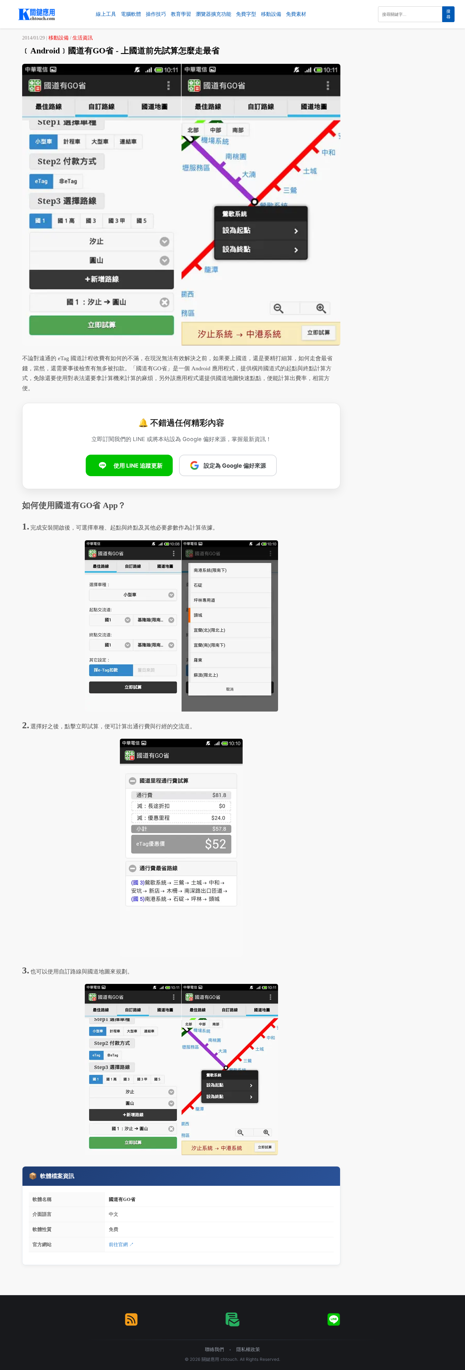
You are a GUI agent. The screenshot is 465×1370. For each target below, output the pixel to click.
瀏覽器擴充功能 (213, 14)
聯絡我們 (214, 1349)
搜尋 (448, 14)
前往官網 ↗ (121, 1244)
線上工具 (106, 14)
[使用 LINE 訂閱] (334, 1319)
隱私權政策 (248, 1349)
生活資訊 (82, 37)
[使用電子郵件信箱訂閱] (232, 1319)
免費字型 (246, 14)
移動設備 (271, 14)
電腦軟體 (131, 14)
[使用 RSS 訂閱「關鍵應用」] (131, 1319)
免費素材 (296, 14)
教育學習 (181, 14)
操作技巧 (156, 14)
